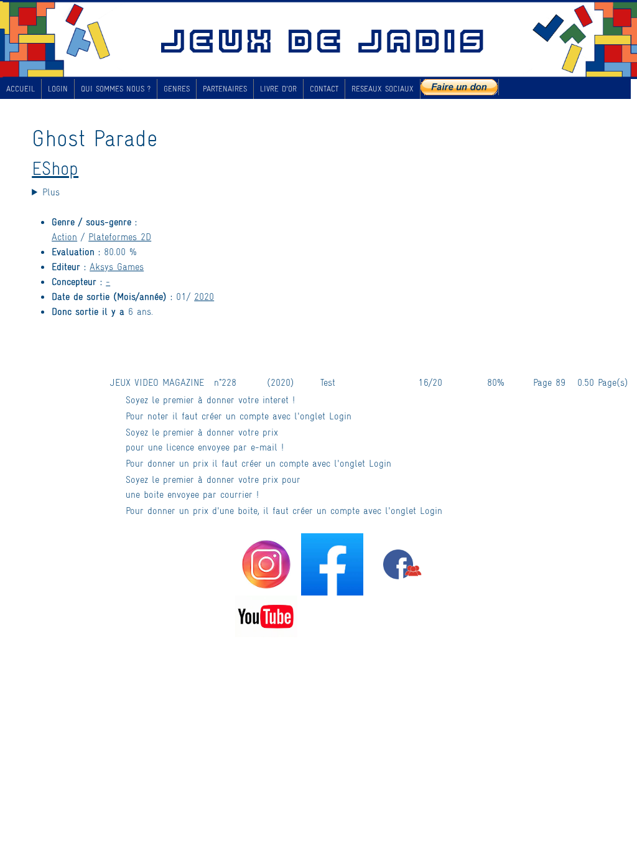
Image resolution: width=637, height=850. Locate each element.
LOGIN (58, 88)
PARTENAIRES (225, 88)
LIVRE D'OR (278, 88)
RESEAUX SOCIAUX (382, 88)
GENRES (177, 88)
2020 (204, 296)
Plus (51, 191)
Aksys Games (117, 266)
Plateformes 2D (119, 236)
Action (64, 236)
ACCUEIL (20, 88)
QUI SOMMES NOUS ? (116, 88)
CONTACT (324, 88)
